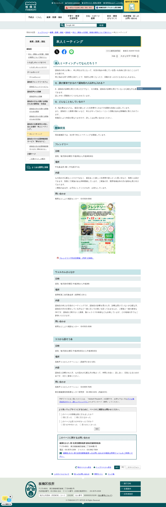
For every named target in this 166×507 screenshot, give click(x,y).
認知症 (67, 32)
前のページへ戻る (84, 467)
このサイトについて (61, 474)
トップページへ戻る (103, 467)
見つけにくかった (89, 425)
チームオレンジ (34, 77)
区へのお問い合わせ (81, 474)
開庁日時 (127, 483)
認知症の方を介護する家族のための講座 (38, 110)
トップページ (43, 32)
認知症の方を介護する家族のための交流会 (38, 117)
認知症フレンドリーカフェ (38, 87)
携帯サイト (98, 474)
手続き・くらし (35, 17)
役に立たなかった (83, 417)
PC (123, 467)
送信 (97, 429)
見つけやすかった (70, 425)
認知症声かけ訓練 (35, 96)
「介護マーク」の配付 (37, 159)
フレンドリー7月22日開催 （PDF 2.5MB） (76, 258)
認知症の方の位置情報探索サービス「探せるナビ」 (38, 147)
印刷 (113, 56)
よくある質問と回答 (40, 167)
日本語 (140, 89)
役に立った (67, 417)
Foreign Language (73, 3)
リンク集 (111, 474)
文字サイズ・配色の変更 (92, 3)
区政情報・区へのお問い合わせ (131, 17)
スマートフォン (133, 467)
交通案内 (127, 489)
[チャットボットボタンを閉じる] (10, 497)
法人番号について (105, 495)
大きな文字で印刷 (128, 56)
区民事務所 (128, 494)
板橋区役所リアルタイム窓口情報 (110, 7)
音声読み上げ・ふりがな (114, 3)
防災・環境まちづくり (112, 17)
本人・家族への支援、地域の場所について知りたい (92, 32)
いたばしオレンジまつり (38, 67)
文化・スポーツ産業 (93, 17)
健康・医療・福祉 (54, 17)
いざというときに (81, 7)
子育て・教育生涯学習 (73, 17)
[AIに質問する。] (6, 500)
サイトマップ (58, 3)
